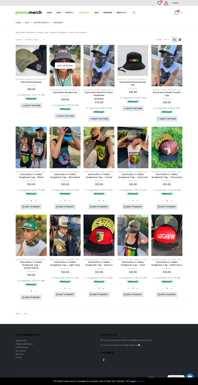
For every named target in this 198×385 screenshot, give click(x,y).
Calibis (52, 172)
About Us (121, 12)
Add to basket (32, 206)
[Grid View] (174, 39)
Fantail (97, 90)
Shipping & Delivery (24, 344)
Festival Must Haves (68, 90)
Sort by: (19, 39)
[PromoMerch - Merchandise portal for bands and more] (29, 12)
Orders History (22, 347)
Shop (58, 12)
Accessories (55, 90)
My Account (21, 350)
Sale (97, 12)
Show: (159, 39)
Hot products (39, 79)
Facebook (104, 360)
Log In (175, 3)
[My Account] (166, 3)
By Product (122, 79)
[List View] (179, 39)
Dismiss (141, 381)
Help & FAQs (21, 340)
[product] (31, 60)
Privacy (19, 357)
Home (49, 12)
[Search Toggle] (134, 12)
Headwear (20, 79)
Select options (32, 105)
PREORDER (107, 12)
